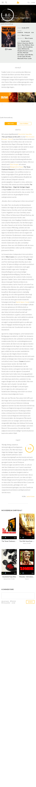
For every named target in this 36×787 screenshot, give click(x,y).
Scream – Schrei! (7, 139)
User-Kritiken (24, 123)
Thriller (27, 32)
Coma (27, 302)
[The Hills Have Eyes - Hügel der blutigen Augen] (26, 525)
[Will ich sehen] (5, 537)
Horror (20, 32)
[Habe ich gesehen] (3, 537)
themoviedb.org (9, 24)
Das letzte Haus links (25, 134)
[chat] (28, 2)
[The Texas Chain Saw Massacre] (9, 525)
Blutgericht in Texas (16, 167)
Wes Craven (29, 38)
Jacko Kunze (30, 496)
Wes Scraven (30, 137)
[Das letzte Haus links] (9, 560)
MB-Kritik (11, 123)
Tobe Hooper (14, 164)
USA (32, 32)
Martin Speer (20, 302)
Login (33, 2)
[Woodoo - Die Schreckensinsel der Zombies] (26, 560)
